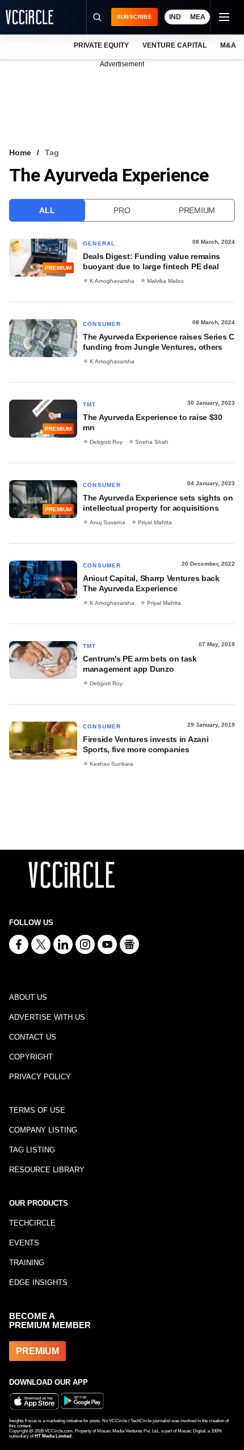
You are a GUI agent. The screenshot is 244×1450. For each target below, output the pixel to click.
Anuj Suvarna (107, 522)
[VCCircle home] (29, 17)
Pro (121, 210)
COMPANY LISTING (43, 1130)
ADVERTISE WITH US (47, 1017)
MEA (197, 17)
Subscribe (134, 17)
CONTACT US (32, 1037)
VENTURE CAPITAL (174, 45)
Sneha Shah (152, 442)
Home (20, 152)
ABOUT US (28, 997)
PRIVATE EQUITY (101, 45)
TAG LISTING (32, 1150)
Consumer (102, 324)
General (99, 243)
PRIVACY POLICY (40, 1076)
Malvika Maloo (165, 281)
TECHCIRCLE (32, 1223)
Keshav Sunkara (111, 764)
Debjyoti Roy (106, 442)
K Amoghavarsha (112, 281)
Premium (197, 210)
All (46, 210)
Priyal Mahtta (155, 522)
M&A (228, 45)
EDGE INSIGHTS (38, 1282)
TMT (89, 404)
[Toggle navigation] (223, 17)
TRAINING (26, 1262)
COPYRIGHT (31, 1057)
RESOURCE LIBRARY (47, 1169)
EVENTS (24, 1243)
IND (175, 17)
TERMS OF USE (37, 1110)
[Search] (97, 17)
